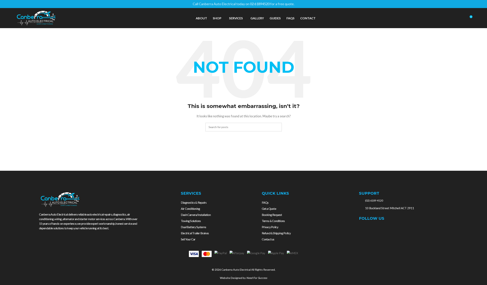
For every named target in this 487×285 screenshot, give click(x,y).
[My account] (455, 18)
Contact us (268, 239)
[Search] (462, 18)
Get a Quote (269, 208)
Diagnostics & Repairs (193, 202)
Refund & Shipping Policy (276, 233)
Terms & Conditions (273, 221)
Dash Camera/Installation (196, 214)
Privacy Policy (270, 227)
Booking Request (272, 214)
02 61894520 (260, 4)
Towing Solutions (191, 221)
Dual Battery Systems (193, 227)
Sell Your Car (188, 239)
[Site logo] (36, 17)
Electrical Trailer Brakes (195, 233)
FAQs (265, 202)
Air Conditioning (190, 208)
